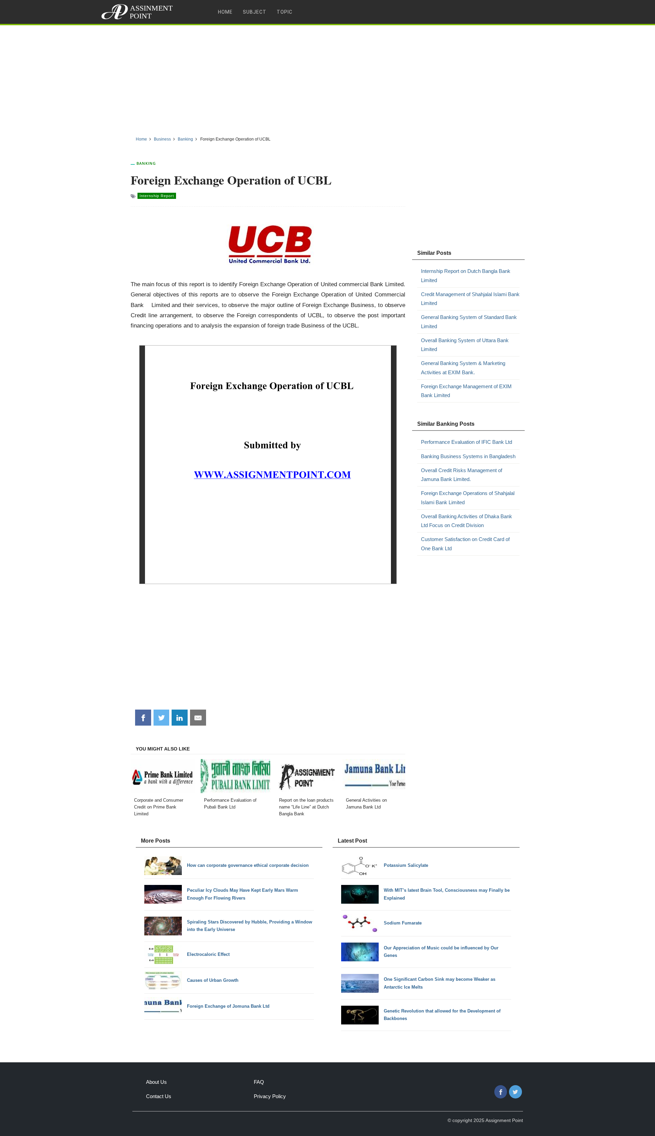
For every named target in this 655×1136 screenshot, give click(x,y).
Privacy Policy (270, 1096)
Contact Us (158, 1096)
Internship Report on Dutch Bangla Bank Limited (465, 275)
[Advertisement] (327, 78)
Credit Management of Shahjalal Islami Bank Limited (470, 298)
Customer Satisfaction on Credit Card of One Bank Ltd (465, 543)
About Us (156, 1082)
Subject (254, 12)
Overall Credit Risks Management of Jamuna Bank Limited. (461, 474)
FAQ (259, 1082)
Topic (284, 12)
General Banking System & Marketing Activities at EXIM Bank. (463, 367)
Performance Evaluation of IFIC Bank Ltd (466, 442)
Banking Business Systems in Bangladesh (468, 456)
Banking (146, 163)
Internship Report (157, 196)
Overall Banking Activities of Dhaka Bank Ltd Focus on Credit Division (466, 520)
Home (225, 12)
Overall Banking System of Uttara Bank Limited (465, 344)
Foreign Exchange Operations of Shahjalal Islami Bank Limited (467, 497)
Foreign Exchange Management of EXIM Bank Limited (466, 390)
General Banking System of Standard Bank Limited (469, 321)
